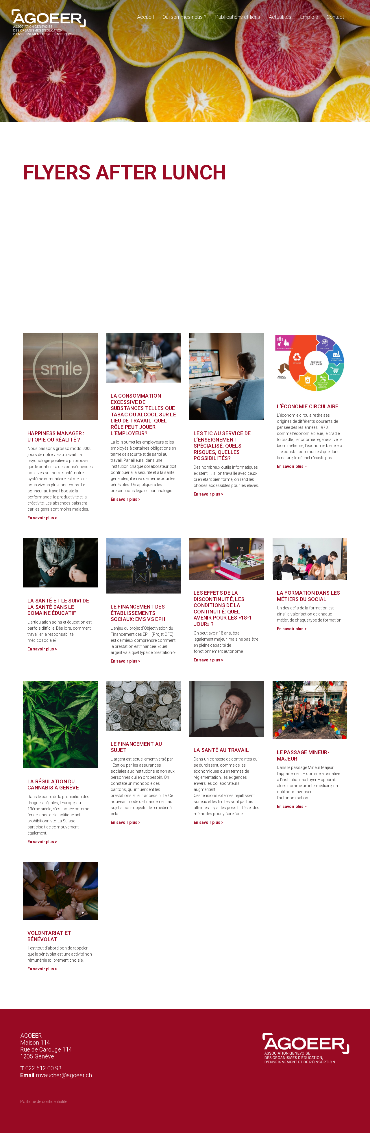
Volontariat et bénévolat (49, 936)
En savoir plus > (42, 517)
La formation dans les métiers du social (308, 596)
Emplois (309, 17)
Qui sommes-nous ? (184, 17)
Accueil (145, 17)
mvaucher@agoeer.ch (64, 1075)
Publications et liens (237, 17)
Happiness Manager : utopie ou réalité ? (55, 436)
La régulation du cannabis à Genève (53, 784)
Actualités (280, 17)
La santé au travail (221, 750)
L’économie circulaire (307, 406)
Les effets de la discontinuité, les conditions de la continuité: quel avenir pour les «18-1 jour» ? (223, 608)
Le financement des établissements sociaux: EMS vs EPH (138, 613)
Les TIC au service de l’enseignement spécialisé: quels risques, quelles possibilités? (222, 445)
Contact (335, 17)
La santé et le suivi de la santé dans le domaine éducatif (58, 607)
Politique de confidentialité (43, 1101)
